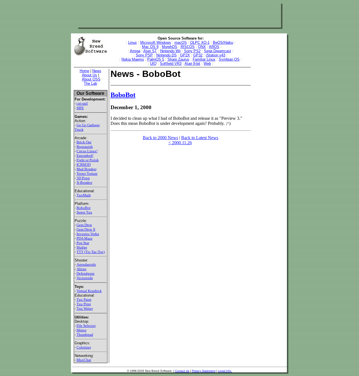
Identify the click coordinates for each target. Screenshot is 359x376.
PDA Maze (85, 238)
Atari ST (150, 51)
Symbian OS (229, 59)
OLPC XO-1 (200, 42)
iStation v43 (215, 55)
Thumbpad (85, 335)
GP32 (197, 55)
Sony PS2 (192, 51)
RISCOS (188, 47)
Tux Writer (85, 308)
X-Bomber (84, 182)
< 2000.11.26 (180, 142)
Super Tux (84, 212)
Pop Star (83, 243)
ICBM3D (84, 164)
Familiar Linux (204, 59)
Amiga (135, 51)
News (96, 71)
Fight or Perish (88, 160)
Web (207, 63)
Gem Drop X (86, 229)
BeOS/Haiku (223, 42)
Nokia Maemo (132, 59)
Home (84, 71)
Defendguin (86, 273)
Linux (132, 42)
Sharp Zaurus (178, 59)
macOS (180, 42)
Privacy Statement (203, 370)
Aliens (81, 269)
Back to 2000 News (160, 137)
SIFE (80, 108)
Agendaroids (86, 264)
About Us (89, 75)
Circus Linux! (87, 151)
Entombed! (85, 155)
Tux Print (84, 304)
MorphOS (169, 47)
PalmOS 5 (155, 59)
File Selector (86, 326)
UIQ (153, 63)
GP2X (185, 55)
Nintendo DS (166, 55)
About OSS (91, 79)
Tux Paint (84, 299)
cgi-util (82, 103)
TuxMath (84, 195)
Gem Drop (84, 225)
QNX (202, 47)
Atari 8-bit (192, 63)
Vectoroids (85, 278)
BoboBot (84, 208)
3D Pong (83, 178)
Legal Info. (225, 370)
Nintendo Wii (170, 51)
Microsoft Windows (155, 42)
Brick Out (84, 142)
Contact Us (182, 370)
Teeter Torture (87, 173)
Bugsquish (85, 147)
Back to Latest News (199, 137)
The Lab (90, 83)
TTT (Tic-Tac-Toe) (91, 252)
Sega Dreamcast (217, 51)
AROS (214, 47)
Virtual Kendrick (89, 291)
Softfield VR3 (170, 63)
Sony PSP (144, 55)
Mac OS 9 (150, 47)
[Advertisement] (179, 14)
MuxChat (84, 360)
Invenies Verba (88, 234)
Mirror (81, 330)
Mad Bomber (86, 169)
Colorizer (84, 347)
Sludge (82, 247)
